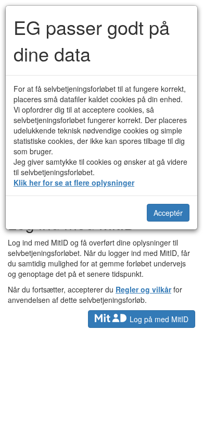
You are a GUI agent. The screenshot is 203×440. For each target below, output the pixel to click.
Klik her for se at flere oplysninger (74, 182)
